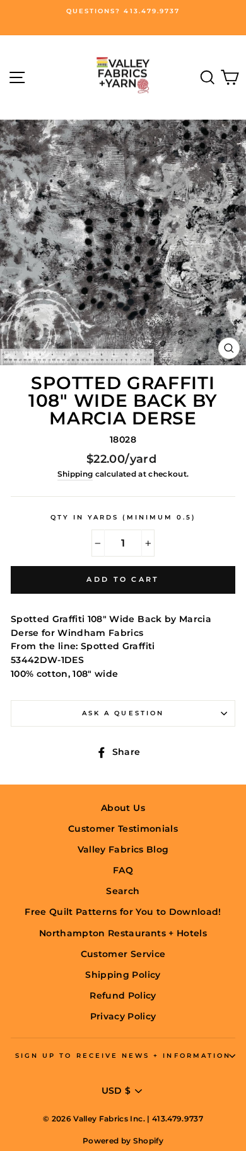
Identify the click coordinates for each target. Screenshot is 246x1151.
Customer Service (123, 954)
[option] (123, 11)
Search (122, 891)
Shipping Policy (122, 975)
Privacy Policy (123, 1016)
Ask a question (123, 713)
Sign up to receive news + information (123, 1056)
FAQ (123, 870)
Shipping (75, 474)
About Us (123, 808)
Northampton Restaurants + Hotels (123, 933)
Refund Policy (123, 995)
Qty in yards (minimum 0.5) (123, 517)
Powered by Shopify (123, 1140)
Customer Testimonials (123, 829)
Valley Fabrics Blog (123, 849)
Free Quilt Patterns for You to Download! (123, 912)
